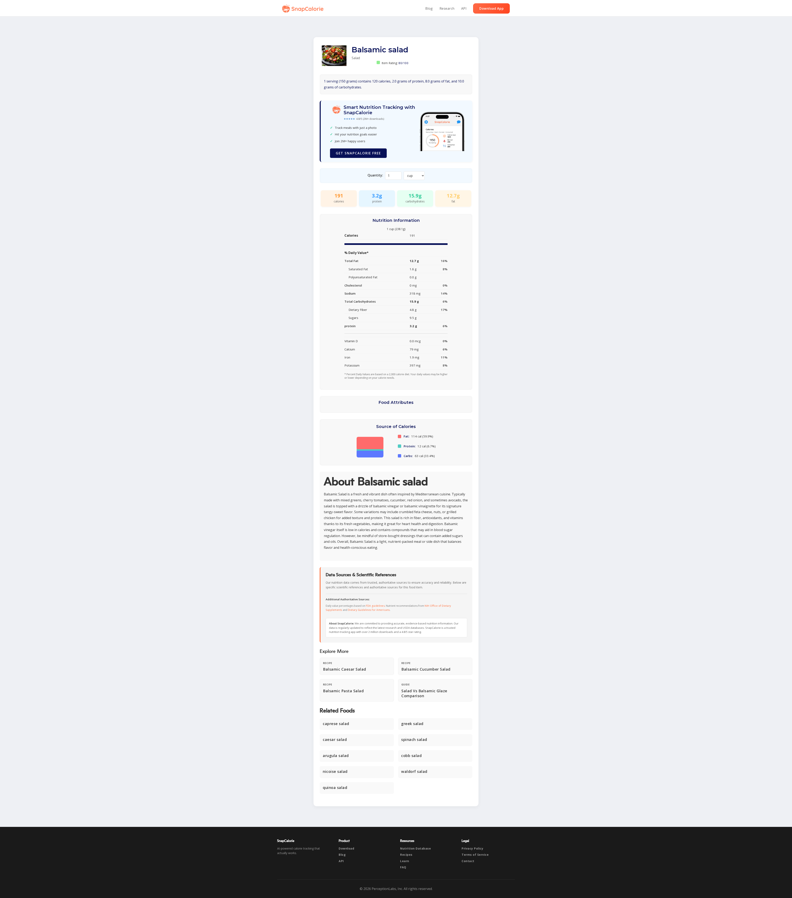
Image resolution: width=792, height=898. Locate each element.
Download (346, 848)
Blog (429, 8)
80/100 (403, 63)
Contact (468, 861)
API (464, 8)
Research (447, 8)
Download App (491, 8)
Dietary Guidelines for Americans (369, 610)
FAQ (403, 867)
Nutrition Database (415, 848)
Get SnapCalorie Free (358, 153)
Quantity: (375, 175)
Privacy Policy (472, 848)
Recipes (406, 855)
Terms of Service (475, 855)
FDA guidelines (375, 606)
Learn (404, 861)
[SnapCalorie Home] (303, 8)
